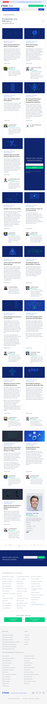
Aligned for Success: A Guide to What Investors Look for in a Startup (12, 507)
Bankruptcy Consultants (7, 579)
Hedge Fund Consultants (22, 591)
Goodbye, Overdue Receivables (12, 209)
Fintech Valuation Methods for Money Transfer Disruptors (12, 45)
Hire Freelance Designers (7, 637)
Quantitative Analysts (35, 583)
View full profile (34, 503)
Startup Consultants (35, 592)
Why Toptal (26, 635)
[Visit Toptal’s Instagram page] (43, 693)
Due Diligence (29, 526)
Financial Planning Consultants (23, 576)
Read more (28, 522)
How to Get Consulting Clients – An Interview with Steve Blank (34, 317)
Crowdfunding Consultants (7, 598)
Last (38, 545)
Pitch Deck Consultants (36, 576)
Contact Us (26, 637)
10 (31, 545)
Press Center (27, 639)
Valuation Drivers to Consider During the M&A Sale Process (12, 155)
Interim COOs (19, 595)
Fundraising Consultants (22, 588)
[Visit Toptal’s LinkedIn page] (33, 693)
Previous (10, 545)
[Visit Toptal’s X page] (36, 693)
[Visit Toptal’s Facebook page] (40, 693)
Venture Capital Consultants (29, 681)
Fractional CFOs (20, 583)
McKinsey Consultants (21, 605)
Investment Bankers (28, 663)
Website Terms (31, 698)
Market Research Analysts (22, 603)
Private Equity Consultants (36, 581)
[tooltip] (14, 69)
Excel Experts (5, 600)
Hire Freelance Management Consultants (10, 642)
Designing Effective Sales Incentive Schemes (33, 448)
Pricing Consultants (35, 579)
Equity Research (29, 528)
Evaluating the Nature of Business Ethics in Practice (33, 263)
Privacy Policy (24, 698)
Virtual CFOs (33, 602)
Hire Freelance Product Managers (9, 646)
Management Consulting (10, 9)
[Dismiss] (44, 1)
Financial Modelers (6, 608)
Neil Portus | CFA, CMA (32, 513)
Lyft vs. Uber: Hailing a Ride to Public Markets (12, 99)
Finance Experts (5, 656)
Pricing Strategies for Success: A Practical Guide (12, 317)
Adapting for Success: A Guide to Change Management (12, 384)
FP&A (34, 526)
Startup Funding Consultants (37, 595)
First (6, 545)
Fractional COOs (20, 586)
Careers (26, 642)
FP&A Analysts (20, 581)
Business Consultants (6, 583)
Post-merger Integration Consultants (31, 674)
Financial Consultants (6, 603)
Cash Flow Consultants (7, 588)
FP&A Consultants (6, 681)
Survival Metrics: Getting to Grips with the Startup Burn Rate (34, 384)
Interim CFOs (19, 593)
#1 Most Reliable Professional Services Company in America (30, 1)
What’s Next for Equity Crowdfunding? (32, 45)
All (41, 545)
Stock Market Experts (35, 597)
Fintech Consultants (21, 579)
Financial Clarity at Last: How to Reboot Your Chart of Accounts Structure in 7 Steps (12, 449)
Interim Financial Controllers (22, 598)
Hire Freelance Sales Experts (8, 649)
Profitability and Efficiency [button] (8, 14)
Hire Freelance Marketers (7, 639)
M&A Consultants (20, 600)
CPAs (3, 595)
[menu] (45, 6)
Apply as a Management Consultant (35, 619)
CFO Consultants (5, 591)
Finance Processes (8, 42)
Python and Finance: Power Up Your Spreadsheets (34, 209)
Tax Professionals (34, 599)
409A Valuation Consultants (8, 576)
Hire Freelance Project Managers (9, 644)
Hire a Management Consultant (36, 5)
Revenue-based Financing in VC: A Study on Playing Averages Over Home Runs (33, 100)
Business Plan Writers (6, 586)
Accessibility (37, 698)
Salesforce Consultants (36, 586)
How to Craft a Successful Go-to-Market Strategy (12, 263)
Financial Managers (6, 605)
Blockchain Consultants (7, 581)
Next (34, 545)
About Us (26, 644)
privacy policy (28, 172)
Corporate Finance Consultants (8, 593)
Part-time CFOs (20, 608)
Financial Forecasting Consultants (9, 674)
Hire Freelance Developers (7, 635)
